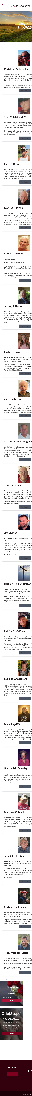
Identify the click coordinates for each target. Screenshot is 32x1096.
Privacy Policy (26, 1094)
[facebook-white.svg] (28, 1071)
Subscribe (11, 1000)
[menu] (2, 4)
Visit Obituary (25, 91)
